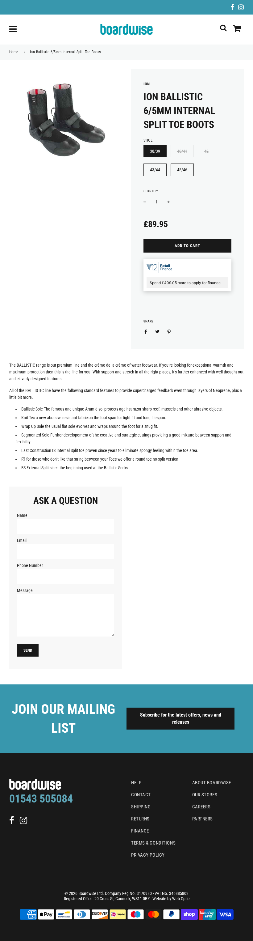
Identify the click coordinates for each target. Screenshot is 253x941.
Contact (141, 795)
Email (22, 540)
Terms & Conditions (153, 843)
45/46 (182, 169)
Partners (202, 819)
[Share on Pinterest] (169, 331)
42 (206, 151)
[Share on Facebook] (147, 331)
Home (14, 52)
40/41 (182, 151)
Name (22, 515)
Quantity (150, 191)
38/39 (155, 151)
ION (146, 84)
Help (136, 783)
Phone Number (30, 565)
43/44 (155, 169)
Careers (201, 807)
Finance (140, 831)
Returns (140, 819)
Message (25, 590)
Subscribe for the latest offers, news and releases (180, 718)
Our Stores (205, 795)
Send (27, 650)
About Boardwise (211, 783)
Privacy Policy (148, 855)
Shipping (141, 807)
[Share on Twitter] (157, 331)
